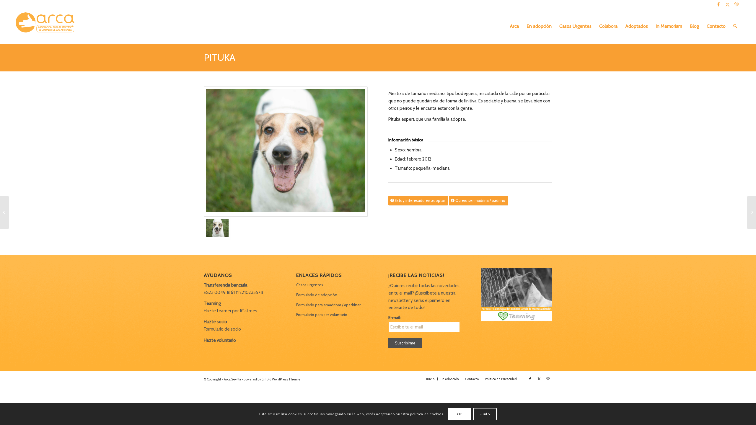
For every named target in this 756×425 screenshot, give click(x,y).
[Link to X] (727, 4)
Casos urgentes (309, 284)
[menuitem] (514, 26)
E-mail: (394, 317)
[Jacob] (4, 212)
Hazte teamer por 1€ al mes (230, 310)
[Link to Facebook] (718, 4)
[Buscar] (735, 26)
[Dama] (751, 212)
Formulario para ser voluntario (321, 314)
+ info (485, 413)
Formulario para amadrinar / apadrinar (328, 305)
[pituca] (286, 151)
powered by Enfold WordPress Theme (272, 379)
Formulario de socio (222, 329)
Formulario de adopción (316, 294)
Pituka (219, 57)
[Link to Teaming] (736, 4)
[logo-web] (47, 26)
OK (459, 413)
